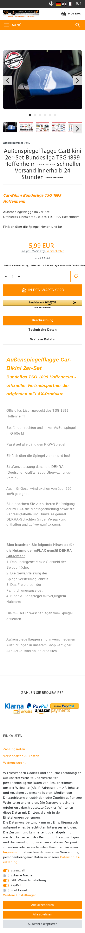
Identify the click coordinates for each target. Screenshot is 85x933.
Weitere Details (42, 339)
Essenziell (18, 870)
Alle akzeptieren (42, 905)
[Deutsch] (58, 4)
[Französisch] (70, 4)
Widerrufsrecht (14, 763)
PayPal (16, 885)
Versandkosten (55, 251)
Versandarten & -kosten (21, 756)
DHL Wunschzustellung (28, 880)
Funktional (19, 890)
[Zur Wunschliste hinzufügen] (76, 276)
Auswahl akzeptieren (42, 924)
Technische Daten (42, 330)
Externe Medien (22, 875)
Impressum (11, 852)
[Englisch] (64, 4)
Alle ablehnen (42, 914)
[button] (42, 304)
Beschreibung (42, 320)
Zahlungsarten (14, 749)
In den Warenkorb (45, 290)
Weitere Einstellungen (20, 895)
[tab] (42, 320)
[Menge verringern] (6, 277)
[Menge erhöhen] (19, 277)
